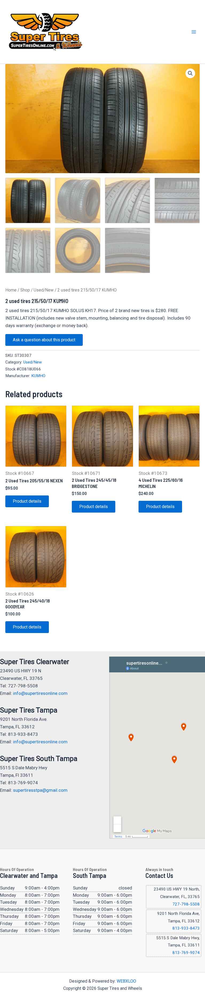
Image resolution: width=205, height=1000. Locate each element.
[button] (190, 73)
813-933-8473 (186, 928)
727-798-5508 (186, 904)
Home (11, 290)
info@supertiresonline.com (40, 693)
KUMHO (38, 375)
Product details (27, 501)
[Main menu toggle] (194, 32)
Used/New (44, 290)
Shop (25, 290)
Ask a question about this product (44, 339)
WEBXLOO (126, 981)
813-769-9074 (186, 952)
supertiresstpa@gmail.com (40, 790)
